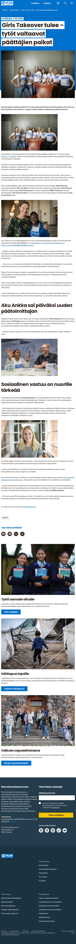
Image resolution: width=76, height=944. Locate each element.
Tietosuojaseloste (14, 931)
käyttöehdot (55, 807)
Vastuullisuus (43, 913)
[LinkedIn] (10, 534)
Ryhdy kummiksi (7, 902)
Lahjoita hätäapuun (14, 688)
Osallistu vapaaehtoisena (10, 910)
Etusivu (5, 10)
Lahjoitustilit (25, 931)
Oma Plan (4, 931)
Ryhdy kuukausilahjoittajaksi (11, 898)
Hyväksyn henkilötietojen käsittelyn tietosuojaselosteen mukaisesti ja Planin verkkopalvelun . (54, 805)
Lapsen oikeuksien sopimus (48, 898)
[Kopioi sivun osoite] (22, 534)
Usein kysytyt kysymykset (48, 869)
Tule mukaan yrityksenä (9, 913)
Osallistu (35, 3)
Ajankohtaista (14, 10)
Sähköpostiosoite (48, 793)
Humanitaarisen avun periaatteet (50, 902)
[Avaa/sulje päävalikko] (71, 3)
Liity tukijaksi (11, 612)
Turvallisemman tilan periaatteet (50, 910)
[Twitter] (16, 534)
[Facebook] (3, 534)
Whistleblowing (44, 917)
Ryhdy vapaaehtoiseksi (16, 763)
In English (42, 881)
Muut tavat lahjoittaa (8, 906)
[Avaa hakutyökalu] (65, 3)
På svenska (43, 877)
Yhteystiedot (43, 873)
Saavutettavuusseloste (47, 921)
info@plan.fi (14, 821)
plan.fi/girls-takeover (28, 507)
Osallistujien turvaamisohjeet (49, 906)
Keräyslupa (34, 931)
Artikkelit (5, 518)
